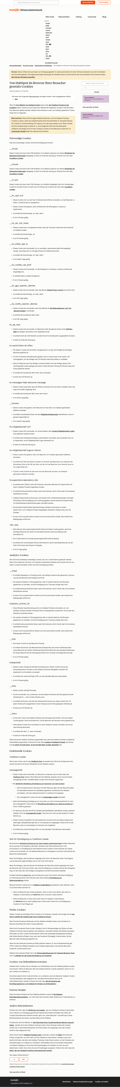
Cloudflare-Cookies (16, 158)
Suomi (47, 42)
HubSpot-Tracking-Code (32, 1035)
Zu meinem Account (51, 63)
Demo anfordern (88, 2)
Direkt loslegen (103, 2)
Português (48, 28)
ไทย (47, 53)
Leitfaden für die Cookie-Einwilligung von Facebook (33, 956)
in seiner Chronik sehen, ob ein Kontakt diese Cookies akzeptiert (36, 745)
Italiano (48, 35)
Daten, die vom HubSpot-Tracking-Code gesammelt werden (30, 1050)
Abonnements (34, 96)
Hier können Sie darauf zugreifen (23, 77)
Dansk (47, 46)
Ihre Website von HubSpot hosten (28, 105)
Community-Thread (18, 131)
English (48, 58)
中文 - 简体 (48, 56)
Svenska (48, 39)
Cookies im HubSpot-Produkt (54, 742)
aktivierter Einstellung (40, 784)
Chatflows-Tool (36, 761)
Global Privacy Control (55, 290)
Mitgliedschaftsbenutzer (49, 414)
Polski (47, 37)
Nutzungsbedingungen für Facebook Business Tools (56, 953)
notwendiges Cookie (50, 797)
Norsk (47, 49)
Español (48, 23)
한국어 (47, 51)
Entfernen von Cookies (37, 1010)
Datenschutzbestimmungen (83, 1082)
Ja (14, 1059)
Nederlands (49, 32)
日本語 (47, 25)
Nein (23, 1059)
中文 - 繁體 (48, 44)
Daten (60, 1035)
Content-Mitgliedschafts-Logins (63, 431)
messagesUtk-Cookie (33, 813)
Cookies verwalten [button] (101, 1082)
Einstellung (55, 804)
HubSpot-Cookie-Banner (42, 885)
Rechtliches (67, 1082)
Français (48, 30)
